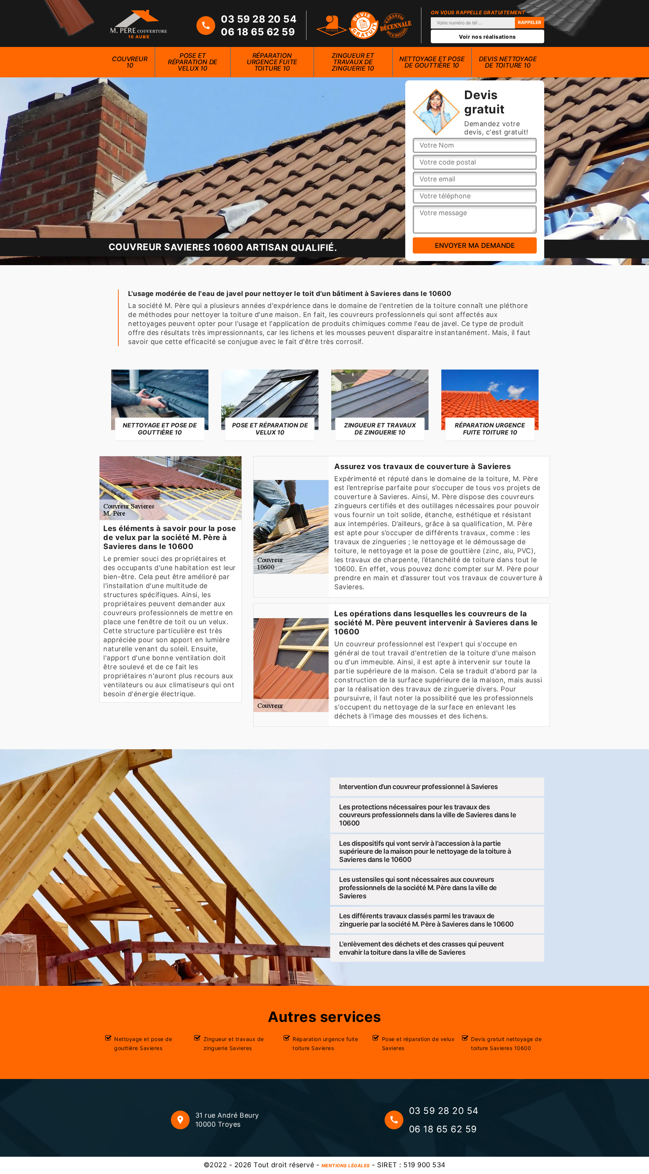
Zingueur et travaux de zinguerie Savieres (234, 1043)
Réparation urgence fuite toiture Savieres (325, 1043)
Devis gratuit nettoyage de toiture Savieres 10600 (506, 1043)
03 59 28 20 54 (259, 19)
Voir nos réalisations (487, 36)
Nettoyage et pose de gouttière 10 (432, 62)
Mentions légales (345, 1165)
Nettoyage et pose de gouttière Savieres (143, 1043)
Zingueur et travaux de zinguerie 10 (353, 62)
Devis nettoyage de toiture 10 (507, 62)
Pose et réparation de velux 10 (192, 62)
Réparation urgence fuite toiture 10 (272, 62)
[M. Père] (138, 23)
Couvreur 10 (129, 62)
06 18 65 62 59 (258, 31)
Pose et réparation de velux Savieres (418, 1043)
